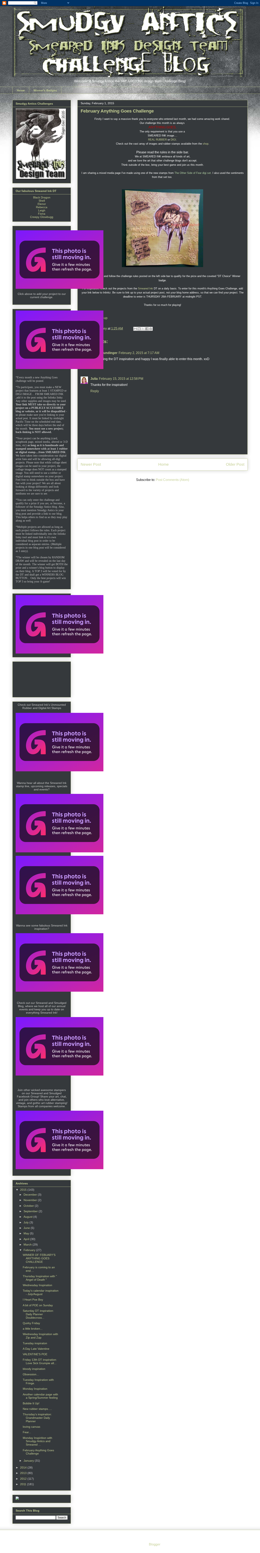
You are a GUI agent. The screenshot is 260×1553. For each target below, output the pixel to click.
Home (21, 90)
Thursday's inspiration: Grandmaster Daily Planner (37, 1418)
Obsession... (31, 1374)
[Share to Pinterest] (151, 329)
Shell (42, 200)
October (29, 1205)
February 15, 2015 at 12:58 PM (121, 378)
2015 (23, 1189)
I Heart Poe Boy (33, 1299)
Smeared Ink (145, 288)
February (30, 1250)
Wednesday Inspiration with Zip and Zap (40, 1335)
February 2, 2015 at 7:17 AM (139, 353)
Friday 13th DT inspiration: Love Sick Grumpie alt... (40, 1361)
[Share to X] (143, 329)
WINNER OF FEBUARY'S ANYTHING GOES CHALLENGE (39, 1258)
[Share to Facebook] (147, 329)
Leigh (41, 210)
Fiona (41, 213)
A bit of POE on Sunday (38, 1305)
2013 (23, 1473)
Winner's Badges (45, 90)
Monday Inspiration (35, 1388)
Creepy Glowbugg (41, 217)
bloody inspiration (34, 1368)
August (28, 1216)
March (28, 1244)
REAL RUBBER (157, 139)
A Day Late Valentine (36, 1348)
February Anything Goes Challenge (38, 1452)
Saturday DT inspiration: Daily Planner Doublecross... (38, 1314)
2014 (23, 1467)
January (29, 1460)
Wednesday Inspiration (37, 1285)
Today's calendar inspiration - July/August (40, 1292)
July (26, 1222)
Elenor (42, 204)
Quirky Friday (31, 1323)
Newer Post (91, 464)
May (27, 1233)
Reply (94, 391)
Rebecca (41, 207)
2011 (23, 1484)
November (31, 1200)
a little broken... (32, 1328)
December (31, 1194)
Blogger (154, 1544)
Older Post (235, 464)
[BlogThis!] (139, 329)
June (27, 1227)
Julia (94, 378)
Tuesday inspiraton (35, 1343)
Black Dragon (41, 197)
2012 (23, 1478)
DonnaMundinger (103, 353)
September (31, 1211)
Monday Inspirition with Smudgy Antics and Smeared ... (37, 1441)
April (27, 1239)
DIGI (173, 139)
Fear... (27, 1432)
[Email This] (135, 329)
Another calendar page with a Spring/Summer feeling (40, 1396)
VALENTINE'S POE (35, 1354)
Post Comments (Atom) (172, 480)
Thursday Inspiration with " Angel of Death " (40, 1278)
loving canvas (31, 1426)
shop (205, 143)
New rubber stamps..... (37, 1408)
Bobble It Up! (31, 1403)
